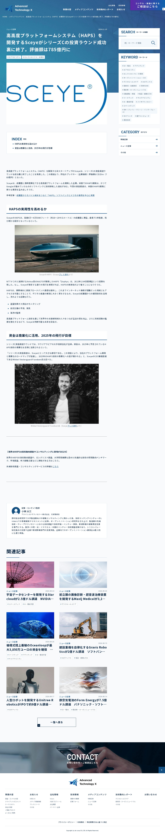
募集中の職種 (74, 799)
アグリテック (139, 66)
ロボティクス (147, 82)
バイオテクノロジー (144, 102)
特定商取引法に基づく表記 (97, 822)
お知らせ (121, 9)
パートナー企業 (55, 807)
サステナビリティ (143, 98)
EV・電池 (126, 66)
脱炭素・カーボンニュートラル (134, 90)
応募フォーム (74, 801)
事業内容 (67, 9)
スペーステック (129, 106)
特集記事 (124, 139)
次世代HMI (144, 86)
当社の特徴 (8, 807)
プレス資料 (63, 274)
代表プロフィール (55, 801)
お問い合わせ (151, 794)
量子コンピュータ (142, 116)
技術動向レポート (105, 9)
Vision (52, 799)
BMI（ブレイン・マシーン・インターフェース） (138, 110)
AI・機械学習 (128, 102)
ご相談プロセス (10, 810)
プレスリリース (35, 804)
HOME (5, 16)
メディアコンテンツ (84, 9)
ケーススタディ (10, 804)
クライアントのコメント (13, 801)
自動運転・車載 (129, 94)
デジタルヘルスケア (130, 82)
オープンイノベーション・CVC (134, 78)
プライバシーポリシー (66, 822)
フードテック (128, 98)
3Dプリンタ (127, 116)
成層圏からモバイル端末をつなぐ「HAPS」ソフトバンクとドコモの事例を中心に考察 (55, 195)
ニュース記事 (11, 29)
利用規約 (80, 822)
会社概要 (53, 804)
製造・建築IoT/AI (145, 94)
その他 (123, 152)
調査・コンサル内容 (11, 799)
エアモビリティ (14, 57)
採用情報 (121, 5)
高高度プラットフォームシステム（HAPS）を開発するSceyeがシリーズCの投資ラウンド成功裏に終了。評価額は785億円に (72, 16)
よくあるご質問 (10, 813)
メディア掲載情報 (35, 801)
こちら (56, 466)
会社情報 (111, 5)
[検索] (154, 43)
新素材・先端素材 (130, 86)
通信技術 (126, 120)
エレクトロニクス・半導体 (34, 57)
